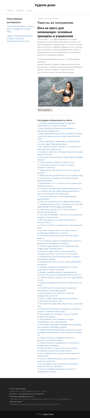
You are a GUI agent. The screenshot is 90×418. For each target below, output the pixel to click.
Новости (19, 10)
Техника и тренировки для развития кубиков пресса (61, 188)
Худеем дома (45, 5)
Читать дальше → (45, 110)
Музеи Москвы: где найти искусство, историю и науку (61, 175)
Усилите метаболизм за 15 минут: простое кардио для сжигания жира (20, 29)
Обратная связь (15, 401)
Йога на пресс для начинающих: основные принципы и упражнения (55, 32)
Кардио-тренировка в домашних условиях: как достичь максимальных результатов (20, 38)
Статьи (29, 10)
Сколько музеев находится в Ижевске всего (57, 162)
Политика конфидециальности (21, 396)
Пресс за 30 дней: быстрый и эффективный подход (60, 201)
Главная (10, 10)
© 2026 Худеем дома (17, 389)
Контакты (13, 394)
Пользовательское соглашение (31, 394)
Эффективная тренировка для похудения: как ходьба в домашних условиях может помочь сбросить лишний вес (60, 332)
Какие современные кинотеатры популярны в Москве (60, 133)
